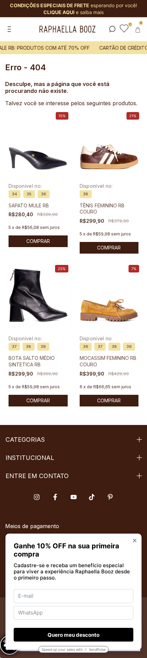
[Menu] (10, 29)
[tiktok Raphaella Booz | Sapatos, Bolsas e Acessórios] (92, 497)
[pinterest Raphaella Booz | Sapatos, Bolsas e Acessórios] (110, 497)
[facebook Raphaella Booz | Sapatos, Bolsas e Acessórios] (55, 497)
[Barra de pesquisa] (112, 29)
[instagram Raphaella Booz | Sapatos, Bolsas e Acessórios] (37, 497)
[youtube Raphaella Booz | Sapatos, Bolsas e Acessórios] (73, 497)
